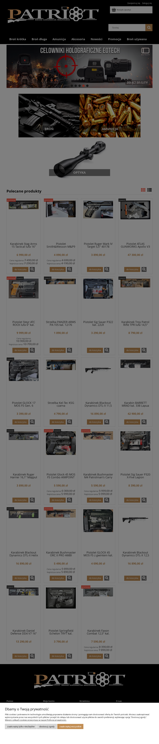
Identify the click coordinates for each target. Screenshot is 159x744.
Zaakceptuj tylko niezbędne (21, 726)
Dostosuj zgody (47, 726)
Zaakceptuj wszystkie (70, 726)
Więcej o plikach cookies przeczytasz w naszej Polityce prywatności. (35, 720)
